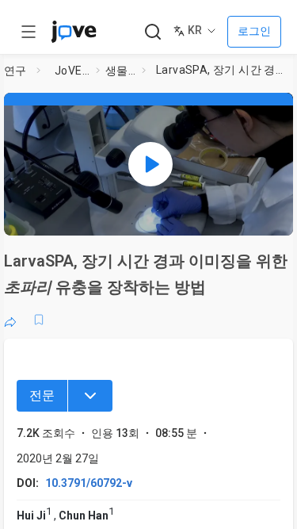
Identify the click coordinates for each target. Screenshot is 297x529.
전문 (42, 395)
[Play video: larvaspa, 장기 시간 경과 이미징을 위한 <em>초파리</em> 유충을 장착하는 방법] (150, 164)
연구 (15, 70)
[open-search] (152, 32)
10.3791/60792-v (88, 483)
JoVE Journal (72, 70)
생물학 (120, 70)
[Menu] (90, 396)
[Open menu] (28, 31)
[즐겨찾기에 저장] (38, 319)
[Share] (10, 319)
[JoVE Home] (74, 32)
